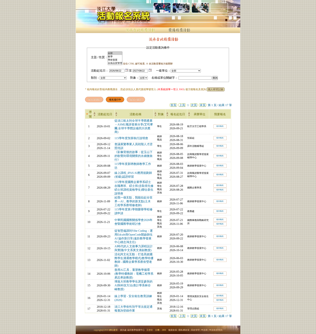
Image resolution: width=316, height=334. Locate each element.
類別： (95, 77)
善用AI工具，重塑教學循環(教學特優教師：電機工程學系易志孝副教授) (133, 273)
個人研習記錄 (215, 89)
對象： (134, 77)
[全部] (115, 53)
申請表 (204, 330)
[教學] (115, 56)
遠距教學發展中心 (136, 330)
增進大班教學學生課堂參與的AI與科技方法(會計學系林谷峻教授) (133, 285)
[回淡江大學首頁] (107, 9)
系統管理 (195, 330)
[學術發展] (115, 60)
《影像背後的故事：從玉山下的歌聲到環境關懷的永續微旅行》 (133, 155)
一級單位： (163, 70)
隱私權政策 (183, 330)
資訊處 (123, 330)
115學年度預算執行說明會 (131, 138)
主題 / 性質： (99, 57)
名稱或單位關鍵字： (164, 77)
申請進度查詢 (215, 330)
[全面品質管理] (115, 63)
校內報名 (220, 126)
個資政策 (172, 330)
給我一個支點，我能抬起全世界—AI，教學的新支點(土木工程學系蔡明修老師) (133, 201)
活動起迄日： (99, 70)
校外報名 (220, 190)
